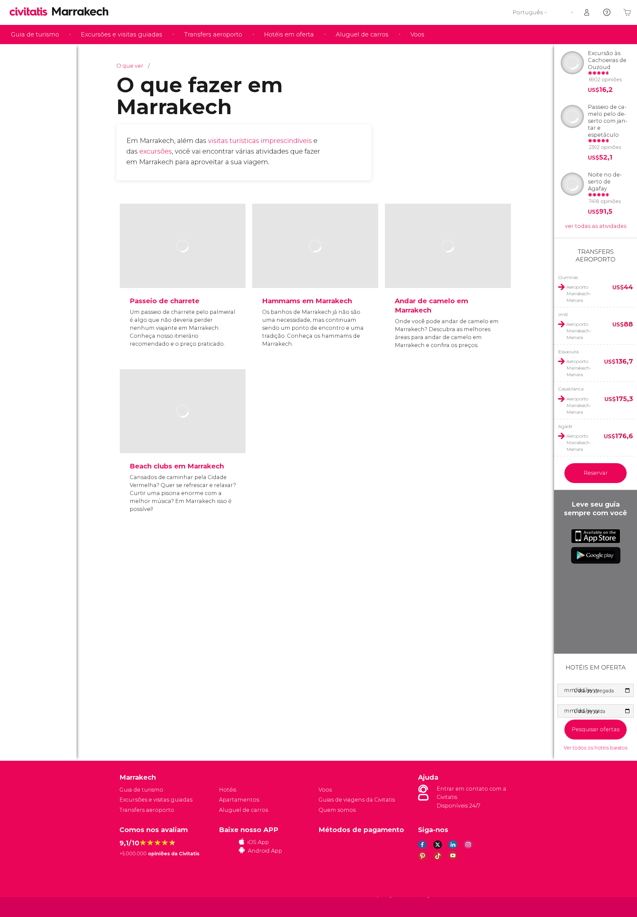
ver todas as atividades (595, 226)
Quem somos (337, 810)
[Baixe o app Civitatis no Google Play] (595, 555)
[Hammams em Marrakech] (315, 266)
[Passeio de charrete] (183, 266)
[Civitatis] (136, 906)
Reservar (596, 473)
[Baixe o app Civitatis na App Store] (595, 536)
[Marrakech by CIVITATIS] (31, 12)
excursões (155, 151)
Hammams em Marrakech (307, 301)
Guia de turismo (35, 34)
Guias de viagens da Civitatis (356, 800)
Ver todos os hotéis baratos (595, 748)
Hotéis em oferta (289, 34)
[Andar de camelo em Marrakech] (448, 266)
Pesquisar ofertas (595, 729)
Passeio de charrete (164, 301)
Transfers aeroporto (213, 34)
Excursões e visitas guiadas (121, 34)
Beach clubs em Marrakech (177, 466)
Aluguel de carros (362, 34)
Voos (417, 34)
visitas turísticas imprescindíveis (260, 141)
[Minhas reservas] (587, 12)
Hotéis (227, 790)
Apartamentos (239, 800)
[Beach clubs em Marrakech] (183, 432)
